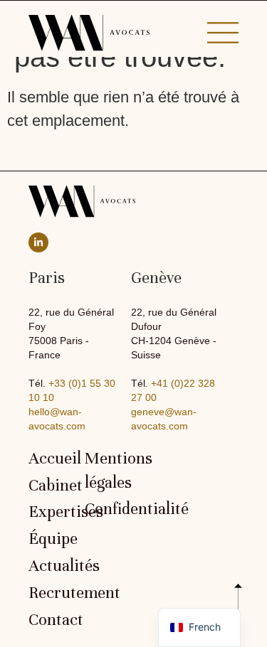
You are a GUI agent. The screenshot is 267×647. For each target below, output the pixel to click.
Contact (49, 620)
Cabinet (49, 486)
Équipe (49, 539)
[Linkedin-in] (38, 242)
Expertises (49, 512)
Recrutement (49, 593)
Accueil (49, 459)
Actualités (49, 566)
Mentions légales (106, 471)
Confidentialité (106, 509)
